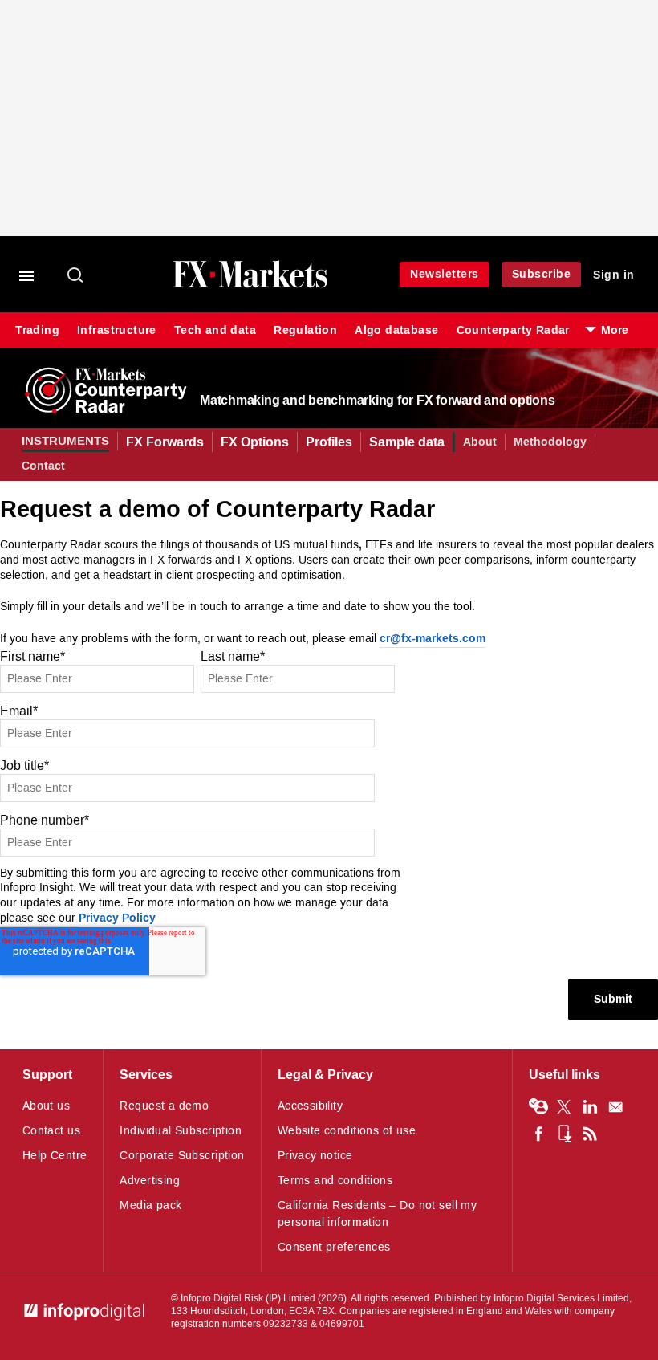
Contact (43, 466)
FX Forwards (165, 442)
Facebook (538, 1133)
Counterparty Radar (513, 330)
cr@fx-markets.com (432, 639)
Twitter (564, 1107)
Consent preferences (334, 1247)
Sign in (614, 275)
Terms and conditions (335, 1180)
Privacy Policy (117, 918)
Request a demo (164, 1106)
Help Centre (54, 1155)
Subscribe (541, 274)
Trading (37, 330)
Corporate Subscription (182, 1155)
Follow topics (538, 1107)
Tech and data (215, 330)
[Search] (76, 276)
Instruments (65, 441)
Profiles (329, 442)
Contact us (51, 1130)
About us (46, 1106)
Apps (564, 1133)
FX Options (255, 442)
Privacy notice (315, 1155)
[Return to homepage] (250, 284)
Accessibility (310, 1106)
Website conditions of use (347, 1130)
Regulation (305, 330)
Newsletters (444, 274)
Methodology (550, 442)
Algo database (396, 330)
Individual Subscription (181, 1130)
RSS (589, 1133)
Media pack (150, 1205)
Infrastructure (116, 330)
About (480, 442)
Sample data (407, 442)
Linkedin (589, 1107)
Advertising (150, 1180)
